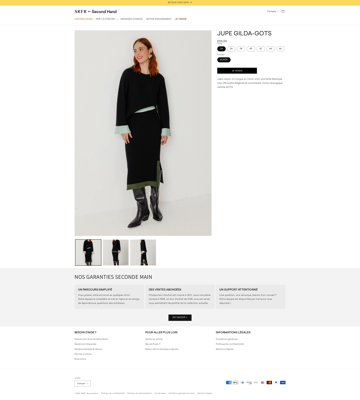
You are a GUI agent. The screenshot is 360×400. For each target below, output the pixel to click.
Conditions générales (227, 339)
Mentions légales (225, 349)
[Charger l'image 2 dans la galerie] (116, 252)
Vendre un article (154, 339)
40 (251, 49)
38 (241, 49)
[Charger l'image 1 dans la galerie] (88, 252)
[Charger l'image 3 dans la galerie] (143, 252)
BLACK (224, 60)
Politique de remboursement (139, 393)
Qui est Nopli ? (152, 344)
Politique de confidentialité (230, 344)
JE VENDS (237, 71)
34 (221, 49)
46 (280, 49)
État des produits (83, 354)
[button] (106, 19)
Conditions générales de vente (182, 393)
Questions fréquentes (85, 344)
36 (231, 49)
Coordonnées (160, 393)
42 (260, 49)
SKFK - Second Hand (89, 393)
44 (270, 49)
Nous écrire (80, 359)
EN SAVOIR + (180, 318)
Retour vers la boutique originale (161, 349)
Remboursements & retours (88, 349)
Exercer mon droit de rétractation (91, 339)
